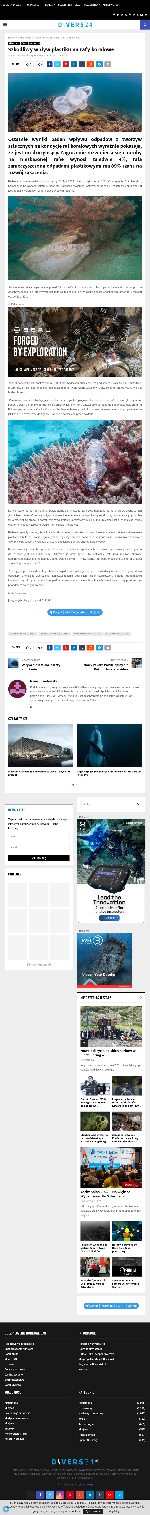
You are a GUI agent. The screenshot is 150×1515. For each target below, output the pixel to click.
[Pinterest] (70, 1495)
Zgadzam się (92, 1511)
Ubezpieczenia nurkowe (19, 1348)
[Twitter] (50, 1495)
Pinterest (15, 874)
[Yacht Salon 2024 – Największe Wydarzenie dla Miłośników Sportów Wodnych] (111, 1167)
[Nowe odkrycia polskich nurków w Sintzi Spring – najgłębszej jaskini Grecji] (111, 1026)
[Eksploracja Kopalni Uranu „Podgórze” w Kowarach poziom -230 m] (127, 1085)
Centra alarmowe (15, 1369)
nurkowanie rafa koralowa (88, 634)
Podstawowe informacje (19, 1343)
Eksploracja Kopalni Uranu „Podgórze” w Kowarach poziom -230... (126, 1102)
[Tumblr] (100, 1495)
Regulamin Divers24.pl (92, 1364)
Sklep (78, 5)
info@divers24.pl (83, 1484)
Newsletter (65, 5)
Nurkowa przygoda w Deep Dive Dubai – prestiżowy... (124, 1248)
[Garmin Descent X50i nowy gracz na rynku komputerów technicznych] (95, 1085)
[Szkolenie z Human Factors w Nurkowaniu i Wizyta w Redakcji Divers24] (127, 1267)
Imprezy (9, 1428)
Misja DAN (11, 1359)
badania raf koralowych (22, 634)
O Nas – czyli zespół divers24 (96, 1354)
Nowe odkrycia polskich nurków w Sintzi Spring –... (108, 1053)
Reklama (50, 5)
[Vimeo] (119, 1495)
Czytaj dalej (112, 1511)
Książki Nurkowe (14, 1438)
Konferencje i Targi (16, 1433)
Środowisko (34, 43)
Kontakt (83, 1369)
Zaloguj (34, 5)
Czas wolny (85, 1408)
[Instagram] (60, 1495)
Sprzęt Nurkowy (88, 1440)
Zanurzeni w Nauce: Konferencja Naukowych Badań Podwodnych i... (126, 1138)
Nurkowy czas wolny (91, 1413)
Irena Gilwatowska (20, 55)
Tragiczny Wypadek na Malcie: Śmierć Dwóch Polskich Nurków (93, 1248)
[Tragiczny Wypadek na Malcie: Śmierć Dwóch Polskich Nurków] (95, 1231)
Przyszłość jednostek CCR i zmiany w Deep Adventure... (93, 1283)
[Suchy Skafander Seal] (75, 375)
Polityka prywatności (91, 1348)
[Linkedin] (90, 1495)
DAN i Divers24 (13, 1384)
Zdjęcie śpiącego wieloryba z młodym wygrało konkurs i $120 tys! (109, 773)
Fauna (24, 43)
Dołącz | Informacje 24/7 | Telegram (76, 612)
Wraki (82, 1418)
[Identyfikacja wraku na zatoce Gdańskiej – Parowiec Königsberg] (95, 1121)
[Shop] (110, 15)
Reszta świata (87, 1434)
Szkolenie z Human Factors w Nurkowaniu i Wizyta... (126, 1283)
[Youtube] (110, 1495)
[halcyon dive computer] (111, 923)
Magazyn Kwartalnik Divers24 (101, 5)
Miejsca (9, 1408)
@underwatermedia (39, 964)
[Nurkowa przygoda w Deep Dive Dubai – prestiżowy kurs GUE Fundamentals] (127, 1231)
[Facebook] (40, 1495)
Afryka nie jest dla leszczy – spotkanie (42, 667)
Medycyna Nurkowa (16, 1418)
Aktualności (14, 43)
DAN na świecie (14, 1374)
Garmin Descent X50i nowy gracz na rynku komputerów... (93, 1102)
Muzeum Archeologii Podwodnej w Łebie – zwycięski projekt (39, 773)
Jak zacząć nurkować (17, 1413)
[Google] (80, 1495)
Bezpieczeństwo (14, 1379)
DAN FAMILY (11, 1354)
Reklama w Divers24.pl (92, 1343)
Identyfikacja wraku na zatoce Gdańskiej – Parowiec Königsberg (94, 1138)
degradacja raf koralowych (54, 634)
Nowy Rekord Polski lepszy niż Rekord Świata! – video (106, 667)
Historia (9, 1364)
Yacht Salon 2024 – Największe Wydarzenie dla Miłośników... (105, 1194)
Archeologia (86, 1424)
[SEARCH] (138, 804)
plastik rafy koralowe (118, 634)
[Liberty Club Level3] (104, 986)
